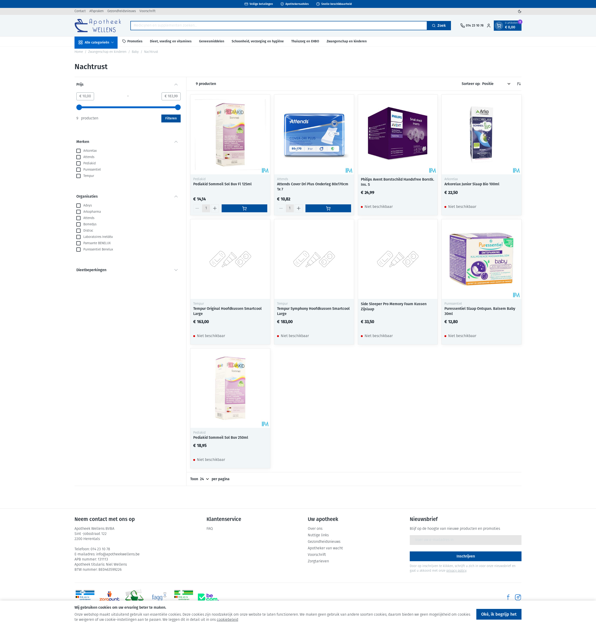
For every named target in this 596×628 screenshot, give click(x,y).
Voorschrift (147, 11)
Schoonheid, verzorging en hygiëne (258, 41)
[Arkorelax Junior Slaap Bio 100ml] (481, 134)
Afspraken (96, 11)
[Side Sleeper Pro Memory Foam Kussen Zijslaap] (398, 259)
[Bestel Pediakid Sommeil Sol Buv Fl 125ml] (244, 208)
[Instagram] (518, 597)
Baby (135, 52)
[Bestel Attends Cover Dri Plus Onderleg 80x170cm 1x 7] (328, 208)
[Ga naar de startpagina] (97, 25)
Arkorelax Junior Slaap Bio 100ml (471, 184)
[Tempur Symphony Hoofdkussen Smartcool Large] (314, 259)
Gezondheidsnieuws (121, 11)
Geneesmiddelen (211, 41)
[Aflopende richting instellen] (519, 83)
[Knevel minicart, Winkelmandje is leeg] (499, 25)
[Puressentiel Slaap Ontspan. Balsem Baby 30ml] (481, 259)
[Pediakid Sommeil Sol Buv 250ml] (230, 388)
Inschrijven (466, 556)
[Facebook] (508, 597)
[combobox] (278, 25)
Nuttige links (318, 535)
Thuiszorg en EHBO (305, 41)
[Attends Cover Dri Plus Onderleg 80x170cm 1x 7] (314, 134)
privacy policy (456, 571)
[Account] (488, 25)
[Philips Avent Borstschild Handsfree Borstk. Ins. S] (398, 134)
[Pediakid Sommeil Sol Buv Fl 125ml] (230, 134)
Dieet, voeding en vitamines (171, 41)
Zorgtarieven (318, 561)
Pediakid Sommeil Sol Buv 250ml (220, 437)
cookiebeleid (227, 620)
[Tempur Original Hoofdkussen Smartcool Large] (230, 259)
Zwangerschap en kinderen (347, 41)
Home (78, 52)
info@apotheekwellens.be (118, 554)
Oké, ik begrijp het (499, 614)
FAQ (210, 529)
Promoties (134, 41)
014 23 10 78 (100, 549)
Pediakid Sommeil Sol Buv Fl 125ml (222, 184)
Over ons (315, 529)
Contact (80, 11)
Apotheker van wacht (325, 548)
